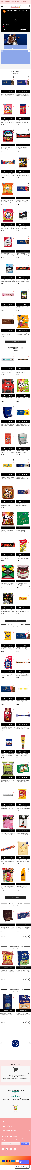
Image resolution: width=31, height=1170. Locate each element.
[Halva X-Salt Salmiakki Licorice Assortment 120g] (8, 598)
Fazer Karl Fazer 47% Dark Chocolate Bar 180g (8, 333)
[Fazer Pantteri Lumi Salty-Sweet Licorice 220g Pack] (8, 268)
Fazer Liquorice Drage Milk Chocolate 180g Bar (22, 95)
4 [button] (15, 30)
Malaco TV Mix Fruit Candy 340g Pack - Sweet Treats (23, 398)
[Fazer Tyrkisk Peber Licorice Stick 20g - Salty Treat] (23, 715)
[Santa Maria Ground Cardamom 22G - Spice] (7, 1001)
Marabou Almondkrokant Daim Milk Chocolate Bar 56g (7, 860)
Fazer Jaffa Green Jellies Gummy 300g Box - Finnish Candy (22, 780)
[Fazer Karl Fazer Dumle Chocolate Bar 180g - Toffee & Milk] (23, 189)
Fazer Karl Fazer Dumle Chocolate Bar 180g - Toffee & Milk (22, 201)
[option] (15, 20)
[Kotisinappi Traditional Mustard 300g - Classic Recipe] (23, 875)
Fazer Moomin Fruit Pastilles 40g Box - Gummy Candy (23, 557)
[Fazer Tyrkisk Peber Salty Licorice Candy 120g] (8, 636)
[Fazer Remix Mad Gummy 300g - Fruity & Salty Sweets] (8, 742)
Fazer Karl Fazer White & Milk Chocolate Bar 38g (22, 477)
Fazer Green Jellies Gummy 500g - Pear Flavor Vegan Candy (21, 531)
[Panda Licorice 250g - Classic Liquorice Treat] (8, 386)
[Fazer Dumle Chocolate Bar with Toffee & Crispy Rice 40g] (8, 162)
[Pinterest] (10, 1149)
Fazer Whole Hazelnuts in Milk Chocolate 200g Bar (23, 424)
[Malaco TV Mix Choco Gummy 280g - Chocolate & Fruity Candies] (8, 519)
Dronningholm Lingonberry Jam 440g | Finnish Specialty (23, 584)
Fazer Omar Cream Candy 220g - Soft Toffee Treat (23, 860)
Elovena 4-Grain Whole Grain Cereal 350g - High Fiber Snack (23, 1013)
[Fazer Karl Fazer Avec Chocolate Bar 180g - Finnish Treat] (23, 636)
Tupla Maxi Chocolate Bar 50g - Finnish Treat (7, 557)
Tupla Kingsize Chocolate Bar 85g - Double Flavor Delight (22, 280)
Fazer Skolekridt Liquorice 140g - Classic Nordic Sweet (23, 227)
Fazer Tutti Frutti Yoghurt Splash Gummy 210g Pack (8, 227)
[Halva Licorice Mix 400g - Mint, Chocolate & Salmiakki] (8, 768)
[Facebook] (3, 1149)
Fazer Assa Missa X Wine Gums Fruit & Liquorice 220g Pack (22, 307)
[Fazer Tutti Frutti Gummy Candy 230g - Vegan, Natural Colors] (8, 189)
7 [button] (20, 30)
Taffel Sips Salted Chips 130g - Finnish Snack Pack (7, 971)
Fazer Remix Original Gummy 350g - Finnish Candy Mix (7, 148)
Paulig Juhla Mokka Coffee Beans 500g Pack (8, 727)
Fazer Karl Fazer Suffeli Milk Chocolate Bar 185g (7, 701)
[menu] (2, 6)
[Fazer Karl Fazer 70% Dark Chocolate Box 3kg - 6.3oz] (7, 915)
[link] (15, 1074)
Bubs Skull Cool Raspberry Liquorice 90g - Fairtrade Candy (8, 834)
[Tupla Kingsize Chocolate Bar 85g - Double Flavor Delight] (23, 268)
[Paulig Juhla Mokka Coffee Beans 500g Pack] (8, 715)
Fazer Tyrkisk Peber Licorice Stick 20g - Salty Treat (22, 727)
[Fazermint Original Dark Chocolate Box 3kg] (23, 439)
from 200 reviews (15, 1093)
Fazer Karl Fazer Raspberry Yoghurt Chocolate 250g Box (23, 928)
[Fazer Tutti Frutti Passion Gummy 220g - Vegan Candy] (8, 109)
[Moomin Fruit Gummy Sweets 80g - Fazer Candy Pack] (23, 321)
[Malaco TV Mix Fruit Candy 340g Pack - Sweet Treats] (23, 386)
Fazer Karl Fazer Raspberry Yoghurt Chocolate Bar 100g (21, 504)
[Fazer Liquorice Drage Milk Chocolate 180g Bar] (23, 83)
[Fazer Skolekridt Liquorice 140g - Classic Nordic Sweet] (23, 215)
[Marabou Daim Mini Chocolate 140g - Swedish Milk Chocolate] (8, 439)
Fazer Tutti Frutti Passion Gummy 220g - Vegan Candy (7, 121)
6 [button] (18, 30)
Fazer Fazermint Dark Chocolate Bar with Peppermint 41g (6, 371)
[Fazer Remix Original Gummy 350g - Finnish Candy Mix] (8, 136)
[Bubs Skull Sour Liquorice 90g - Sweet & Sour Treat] (8, 875)
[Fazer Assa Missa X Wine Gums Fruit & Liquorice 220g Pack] (23, 295)
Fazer (15, 57)
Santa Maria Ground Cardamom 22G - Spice (6, 1013)
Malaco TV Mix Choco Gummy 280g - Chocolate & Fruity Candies (8, 531)
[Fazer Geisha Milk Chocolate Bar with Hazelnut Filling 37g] (8, 295)
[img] (15, 1091)
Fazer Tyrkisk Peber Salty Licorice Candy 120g (7, 648)
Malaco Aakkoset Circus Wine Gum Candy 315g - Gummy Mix (7, 584)
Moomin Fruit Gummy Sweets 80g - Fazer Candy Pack (23, 333)
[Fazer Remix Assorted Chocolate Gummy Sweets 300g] (23, 162)
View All (15, 73)
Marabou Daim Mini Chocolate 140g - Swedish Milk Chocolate (8, 451)
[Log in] (25, 6)
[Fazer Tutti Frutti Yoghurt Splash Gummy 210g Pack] (8, 215)
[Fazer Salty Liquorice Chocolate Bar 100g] (23, 136)
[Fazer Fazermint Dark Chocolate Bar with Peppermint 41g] (8, 359)
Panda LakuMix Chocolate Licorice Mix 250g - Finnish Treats (8, 504)
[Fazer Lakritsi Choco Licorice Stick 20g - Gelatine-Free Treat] (23, 359)
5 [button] (17, 30)
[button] (29, 51)
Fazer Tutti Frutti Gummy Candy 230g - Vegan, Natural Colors (7, 201)
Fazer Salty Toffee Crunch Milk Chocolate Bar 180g (23, 254)
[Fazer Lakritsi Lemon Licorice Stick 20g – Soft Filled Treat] (23, 689)
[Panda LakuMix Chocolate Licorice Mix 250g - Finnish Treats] (8, 492)
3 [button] (13, 30)
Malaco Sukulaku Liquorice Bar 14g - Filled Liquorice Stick (23, 674)
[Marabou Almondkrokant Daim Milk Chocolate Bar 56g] (8, 848)
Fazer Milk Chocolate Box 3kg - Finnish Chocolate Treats (7, 424)
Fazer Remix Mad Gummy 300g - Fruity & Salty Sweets (7, 754)
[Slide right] (28, 936)
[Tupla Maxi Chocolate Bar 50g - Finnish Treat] (8, 545)
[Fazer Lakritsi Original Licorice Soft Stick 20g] (8, 795)
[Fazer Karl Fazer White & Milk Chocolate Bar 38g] (23, 465)
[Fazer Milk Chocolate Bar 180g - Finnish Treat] (8, 83)
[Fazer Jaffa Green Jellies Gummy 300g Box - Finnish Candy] (23, 768)
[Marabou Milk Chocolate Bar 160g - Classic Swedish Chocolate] (8, 465)
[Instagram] (6, 1149)
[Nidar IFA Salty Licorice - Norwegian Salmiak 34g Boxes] (23, 822)
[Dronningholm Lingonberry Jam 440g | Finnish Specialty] (23, 572)
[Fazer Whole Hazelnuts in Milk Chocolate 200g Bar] (23, 412)
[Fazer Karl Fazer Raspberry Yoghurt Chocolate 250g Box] (23, 915)
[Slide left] (24, 936)
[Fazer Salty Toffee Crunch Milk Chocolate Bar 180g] (23, 242)
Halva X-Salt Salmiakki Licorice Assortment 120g (7, 610)
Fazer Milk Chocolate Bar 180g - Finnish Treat (7, 95)
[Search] (6, 6)
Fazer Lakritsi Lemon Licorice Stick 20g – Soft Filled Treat (22, 701)
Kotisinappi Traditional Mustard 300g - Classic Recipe (22, 887)
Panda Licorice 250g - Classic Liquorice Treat (7, 398)
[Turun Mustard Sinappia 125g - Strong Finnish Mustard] (23, 742)
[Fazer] (15, 41)
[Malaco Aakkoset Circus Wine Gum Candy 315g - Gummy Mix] (8, 572)
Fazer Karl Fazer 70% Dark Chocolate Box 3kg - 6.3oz (7, 928)
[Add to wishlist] (13, 77)
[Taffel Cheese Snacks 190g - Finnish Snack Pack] (23, 795)
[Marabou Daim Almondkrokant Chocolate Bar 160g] (23, 598)
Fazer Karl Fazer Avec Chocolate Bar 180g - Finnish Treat (22, 648)
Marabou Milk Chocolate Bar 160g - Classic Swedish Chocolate (7, 477)
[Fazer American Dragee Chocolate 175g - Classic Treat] (8, 662)
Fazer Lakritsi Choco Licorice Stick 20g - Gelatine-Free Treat (21, 371)
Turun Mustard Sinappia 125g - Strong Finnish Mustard (22, 754)
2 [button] (12, 30)
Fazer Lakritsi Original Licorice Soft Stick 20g (7, 807)
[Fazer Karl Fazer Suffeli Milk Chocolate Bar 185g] (8, 689)
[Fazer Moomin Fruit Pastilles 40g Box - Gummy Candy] (23, 545)
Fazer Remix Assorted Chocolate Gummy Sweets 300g (23, 174)
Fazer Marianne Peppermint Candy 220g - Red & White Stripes (8, 254)
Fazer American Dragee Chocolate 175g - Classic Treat (7, 674)
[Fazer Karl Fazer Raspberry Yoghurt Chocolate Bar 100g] (23, 492)
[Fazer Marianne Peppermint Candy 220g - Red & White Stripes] (8, 242)
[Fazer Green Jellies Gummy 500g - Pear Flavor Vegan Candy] (23, 519)
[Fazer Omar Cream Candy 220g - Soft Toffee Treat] (23, 848)
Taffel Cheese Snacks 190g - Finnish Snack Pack (23, 807)
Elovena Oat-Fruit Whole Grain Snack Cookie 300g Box (23, 971)
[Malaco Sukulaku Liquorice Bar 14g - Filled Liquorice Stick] (23, 662)
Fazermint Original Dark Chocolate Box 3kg (22, 451)
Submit (25, 1144)
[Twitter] (14, 1149)
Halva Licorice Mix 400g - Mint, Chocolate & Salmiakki (8, 780)
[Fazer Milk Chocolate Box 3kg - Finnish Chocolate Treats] (8, 412)
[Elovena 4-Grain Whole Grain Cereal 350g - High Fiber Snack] (23, 1001)
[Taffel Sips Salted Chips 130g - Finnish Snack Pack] (7, 958)
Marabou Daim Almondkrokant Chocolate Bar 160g (22, 610)
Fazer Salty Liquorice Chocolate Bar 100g (21, 148)
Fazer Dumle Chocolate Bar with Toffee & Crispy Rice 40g (7, 174)
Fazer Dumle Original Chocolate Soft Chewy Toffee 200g (22, 121)
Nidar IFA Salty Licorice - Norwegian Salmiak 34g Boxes (22, 834)
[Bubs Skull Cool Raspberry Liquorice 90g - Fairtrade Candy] (8, 822)
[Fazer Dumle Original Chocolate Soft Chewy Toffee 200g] (23, 109)
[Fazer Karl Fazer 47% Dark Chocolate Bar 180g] (8, 321)
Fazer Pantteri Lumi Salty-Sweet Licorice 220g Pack (8, 280)
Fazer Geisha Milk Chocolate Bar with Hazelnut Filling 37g (6, 307)
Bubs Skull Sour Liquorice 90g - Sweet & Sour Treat (8, 887)
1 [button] (10, 30)
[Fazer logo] (15, 1043)
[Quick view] (13, 79)
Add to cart (8, 92)
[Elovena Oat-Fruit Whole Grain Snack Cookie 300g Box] (23, 958)
